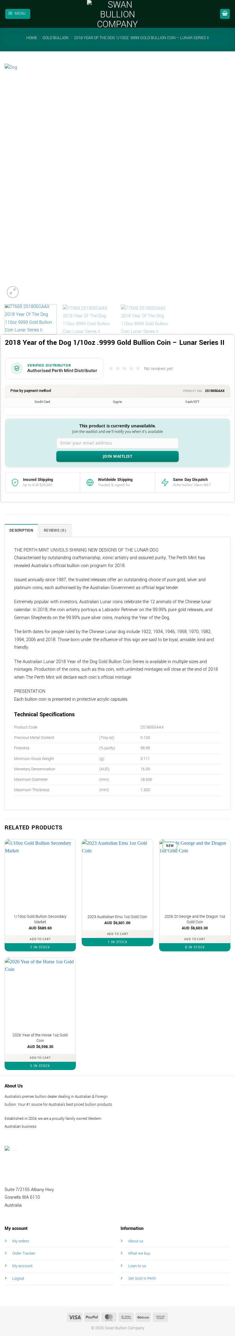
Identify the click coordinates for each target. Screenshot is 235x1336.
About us (135, 1241)
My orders (20, 1241)
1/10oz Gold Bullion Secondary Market (40, 919)
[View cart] (225, 14)
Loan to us (137, 1266)
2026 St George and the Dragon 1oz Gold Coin (195, 919)
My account (22, 1266)
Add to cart (40, 939)
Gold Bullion (56, 38)
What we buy (139, 1253)
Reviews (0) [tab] (55, 530)
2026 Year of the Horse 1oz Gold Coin (40, 1038)
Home (31, 38)
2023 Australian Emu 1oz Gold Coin (117, 917)
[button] (18, 14)
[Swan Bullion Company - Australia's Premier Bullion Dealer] (117, 14)
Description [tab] (21, 530)
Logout (18, 1278)
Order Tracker (23, 1253)
